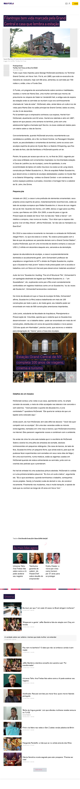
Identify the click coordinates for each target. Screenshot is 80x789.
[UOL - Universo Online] (15, 3)
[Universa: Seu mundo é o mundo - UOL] (9, 3)
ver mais (38, 769)
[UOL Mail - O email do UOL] (66, 3)
